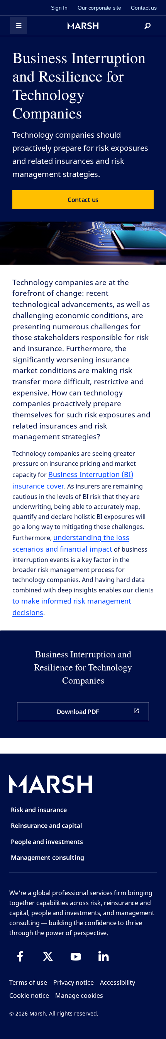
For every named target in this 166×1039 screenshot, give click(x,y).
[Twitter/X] (48, 956)
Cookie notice (29, 995)
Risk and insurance (39, 810)
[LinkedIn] (103, 956)
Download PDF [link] (78, 711)
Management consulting (47, 857)
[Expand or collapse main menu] (18, 25)
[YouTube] (75, 956)
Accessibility (117, 982)
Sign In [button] (59, 8)
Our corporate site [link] (99, 8)
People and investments (47, 841)
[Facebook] (20, 956)
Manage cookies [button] (79, 995)
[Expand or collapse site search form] (147, 25)
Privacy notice (73, 982)
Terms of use (28, 982)
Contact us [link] (144, 8)
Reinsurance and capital (46, 825)
